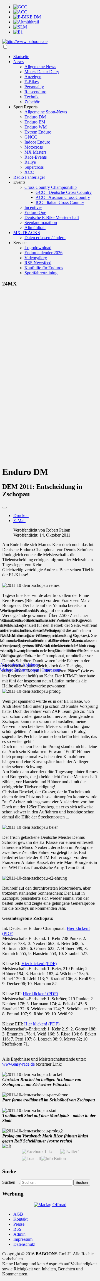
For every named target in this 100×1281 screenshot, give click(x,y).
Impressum (51, 670)
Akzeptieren (10, 665)
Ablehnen (30, 665)
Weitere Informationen (19, 670)
